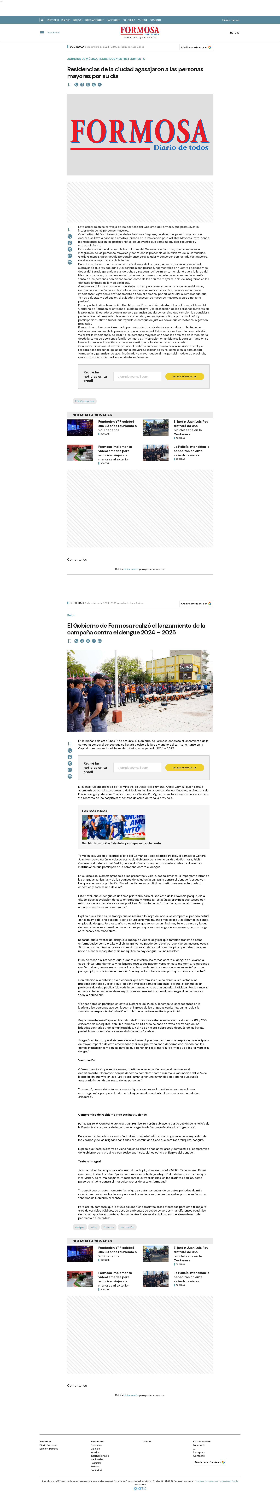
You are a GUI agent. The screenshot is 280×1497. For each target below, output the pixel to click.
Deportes (53, 20)
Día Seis (65, 20)
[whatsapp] (76, 85)
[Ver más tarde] (69, 84)
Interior (77, 20)
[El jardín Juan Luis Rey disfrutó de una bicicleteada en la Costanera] (156, 427)
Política (142, 20)
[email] (94, 85)
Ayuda (235, 1481)
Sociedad (155, 20)
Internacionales (94, 20)
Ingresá (234, 33)
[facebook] (82, 85)
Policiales (129, 20)
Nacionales (113, 20)
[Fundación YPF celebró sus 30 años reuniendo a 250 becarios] (80, 427)
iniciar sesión (131, 569)
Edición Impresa (230, 19)
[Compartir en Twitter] (88, 85)
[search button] (42, 20)
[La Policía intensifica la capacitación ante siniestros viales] (156, 453)
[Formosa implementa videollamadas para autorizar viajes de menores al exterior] (80, 453)
